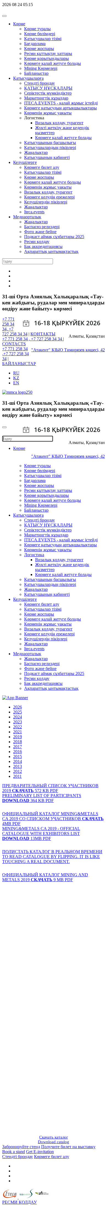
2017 (17, 746)
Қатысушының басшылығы (50, 142)
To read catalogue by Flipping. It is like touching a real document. (51, 859)
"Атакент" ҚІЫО (47, 350)
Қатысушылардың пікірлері (50, 147)
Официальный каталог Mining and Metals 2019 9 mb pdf (45, 877)
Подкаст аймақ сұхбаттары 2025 (54, 236)
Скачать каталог (53, 1137)
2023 (17, 722)
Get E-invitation (40, 1151)
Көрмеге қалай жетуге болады (63, 137)
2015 (17, 756)
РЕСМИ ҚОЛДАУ (19, 1202)
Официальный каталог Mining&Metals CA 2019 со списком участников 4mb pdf (53, 818)
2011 (17, 776)
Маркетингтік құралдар (46, 98)
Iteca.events (34, 212)
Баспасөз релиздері (42, 226)
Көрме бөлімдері (39, 33)
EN (16, 383)
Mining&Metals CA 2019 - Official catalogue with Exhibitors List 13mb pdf (41, 833)
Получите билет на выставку (68, 1146)
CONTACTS (14, 343)
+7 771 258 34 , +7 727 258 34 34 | (33, 339)
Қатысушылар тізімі (42, 38)
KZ (16, 378)
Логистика (34, 554)
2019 (17, 736)
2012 (17, 771)
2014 (17, 761)
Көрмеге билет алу (41, 167)
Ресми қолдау (36, 241)
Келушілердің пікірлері (45, 202)
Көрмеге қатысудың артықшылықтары (60, 108)
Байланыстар (36, 73)
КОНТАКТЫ (42, 334)
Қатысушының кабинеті (47, 157)
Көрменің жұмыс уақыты (48, 113)
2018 (17, 741)
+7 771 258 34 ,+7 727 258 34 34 (15, 353)
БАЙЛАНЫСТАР (19, 363)
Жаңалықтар (36, 152)
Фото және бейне (40, 231)
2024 (17, 717)
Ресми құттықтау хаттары (48, 53)
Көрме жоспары (39, 48)
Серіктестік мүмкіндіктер (48, 93)
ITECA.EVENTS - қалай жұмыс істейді (61, 103)
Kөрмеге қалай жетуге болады (52, 63)
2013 (17, 766)
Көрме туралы (37, 28)
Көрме (19, 23)
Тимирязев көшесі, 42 (84, 350)
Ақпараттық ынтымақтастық (51, 251)
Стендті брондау (39, 83)
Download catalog (53, 1142)
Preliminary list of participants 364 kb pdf (41, 798)
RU (16, 373)
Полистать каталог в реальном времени (52, 851)
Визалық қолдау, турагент (59, 122)
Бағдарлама (35, 43)
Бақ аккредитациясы (43, 246)
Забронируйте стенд (21, 1146)
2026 (17, 707)
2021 (17, 731)
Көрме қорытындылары (46, 58)
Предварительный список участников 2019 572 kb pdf (50, 788)
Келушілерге (25, 162)
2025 (17, 712)
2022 (17, 726)
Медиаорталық (27, 216)
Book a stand (13, 1151)
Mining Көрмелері (40, 68)
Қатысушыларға (28, 78)
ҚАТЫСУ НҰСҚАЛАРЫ (48, 88)
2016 (17, 751)
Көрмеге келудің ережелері (49, 197)
